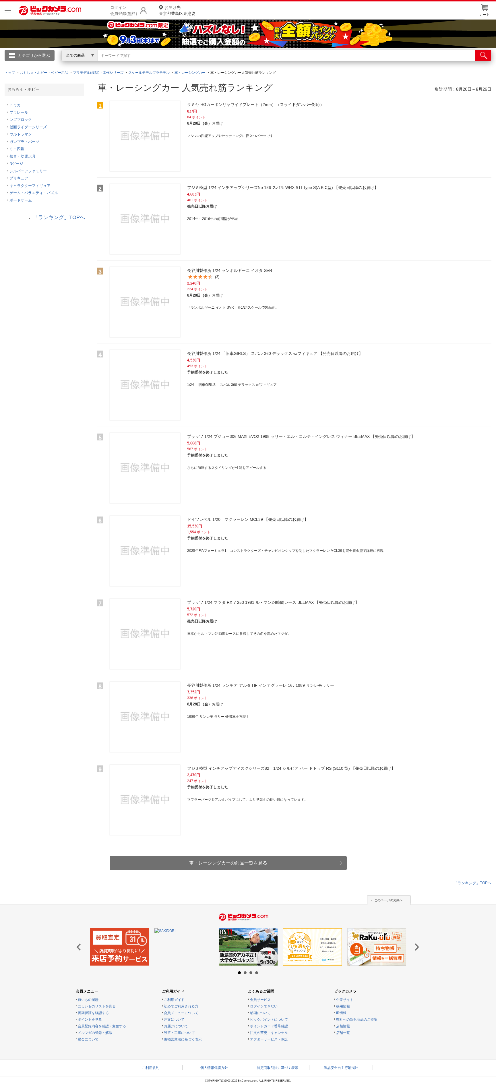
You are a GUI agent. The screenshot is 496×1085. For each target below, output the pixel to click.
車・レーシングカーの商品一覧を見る (228, 862)
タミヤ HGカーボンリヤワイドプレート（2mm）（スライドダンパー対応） (255, 104)
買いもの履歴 (88, 1000)
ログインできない (264, 1006)
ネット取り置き (322, 63)
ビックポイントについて (269, 1020)
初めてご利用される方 (181, 1006)
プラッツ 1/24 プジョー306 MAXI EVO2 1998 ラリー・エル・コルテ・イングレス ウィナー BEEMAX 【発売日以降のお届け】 (301, 436)
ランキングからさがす (225, 63)
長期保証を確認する (93, 1013)
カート (484, 15)
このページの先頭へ (388, 900)
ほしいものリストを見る (97, 1006)
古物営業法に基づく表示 (183, 1039)
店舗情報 (343, 1026)
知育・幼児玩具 (22, 156)
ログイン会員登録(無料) (123, 10)
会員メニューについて (181, 1013)
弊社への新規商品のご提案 (356, 1020)
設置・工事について (179, 1033)
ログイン (124, 65)
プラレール (18, 112)
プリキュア (18, 178)
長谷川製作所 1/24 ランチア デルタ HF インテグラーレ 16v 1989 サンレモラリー (260, 685)
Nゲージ (16, 163)
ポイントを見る (90, 1020)
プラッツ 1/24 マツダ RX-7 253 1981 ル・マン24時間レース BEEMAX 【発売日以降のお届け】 (273, 602)
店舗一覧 (343, 1033)
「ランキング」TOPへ (59, 217)
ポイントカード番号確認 (269, 1026)
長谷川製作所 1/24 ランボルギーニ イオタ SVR (229, 270)
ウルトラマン (20, 134)
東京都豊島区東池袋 (177, 10)
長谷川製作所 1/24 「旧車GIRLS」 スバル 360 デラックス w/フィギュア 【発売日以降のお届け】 (275, 353)
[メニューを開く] (8, 10)
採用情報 (343, 1006)
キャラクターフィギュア (30, 185)
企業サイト (344, 1000)
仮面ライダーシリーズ (28, 127)
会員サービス (260, 1000)
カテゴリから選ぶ (34, 55)
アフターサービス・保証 (269, 1039)
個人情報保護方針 (214, 1068)
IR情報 (341, 1013)
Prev (80, 947)
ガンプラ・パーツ (24, 142)
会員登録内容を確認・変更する (102, 1026)
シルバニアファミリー (28, 171)
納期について (260, 1013)
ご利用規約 (150, 1068)
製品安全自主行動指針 (341, 1068)
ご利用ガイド (174, 1000)
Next (415, 947)
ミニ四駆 (16, 149)
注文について (174, 1020)
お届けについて (176, 1026)
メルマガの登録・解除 (95, 1033)
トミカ (15, 105)
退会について (88, 1039)
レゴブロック (20, 119)
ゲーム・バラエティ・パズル (33, 193)
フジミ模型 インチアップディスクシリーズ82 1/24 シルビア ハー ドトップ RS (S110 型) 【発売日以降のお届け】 (291, 768)
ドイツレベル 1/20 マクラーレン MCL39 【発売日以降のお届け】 (247, 519)
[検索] (483, 55)
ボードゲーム (20, 200)
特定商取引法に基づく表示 (277, 1068)
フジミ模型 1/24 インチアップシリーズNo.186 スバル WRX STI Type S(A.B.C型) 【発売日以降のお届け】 (282, 187)
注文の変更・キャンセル (269, 1033)
